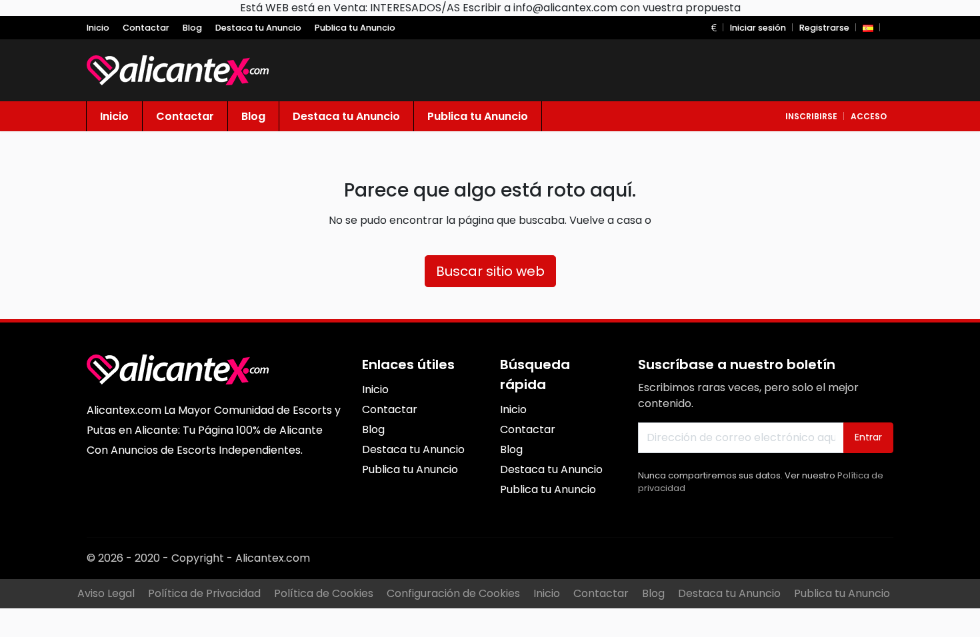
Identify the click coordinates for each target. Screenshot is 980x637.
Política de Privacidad (204, 593)
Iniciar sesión (758, 27)
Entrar (868, 437)
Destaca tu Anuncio (729, 593)
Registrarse (824, 27)
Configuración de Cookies (453, 593)
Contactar (601, 593)
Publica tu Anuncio (842, 593)
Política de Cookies (323, 593)
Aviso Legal (106, 593)
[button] (714, 27)
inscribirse (811, 116)
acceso (869, 116)
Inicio (546, 593)
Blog (653, 593)
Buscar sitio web (490, 271)
